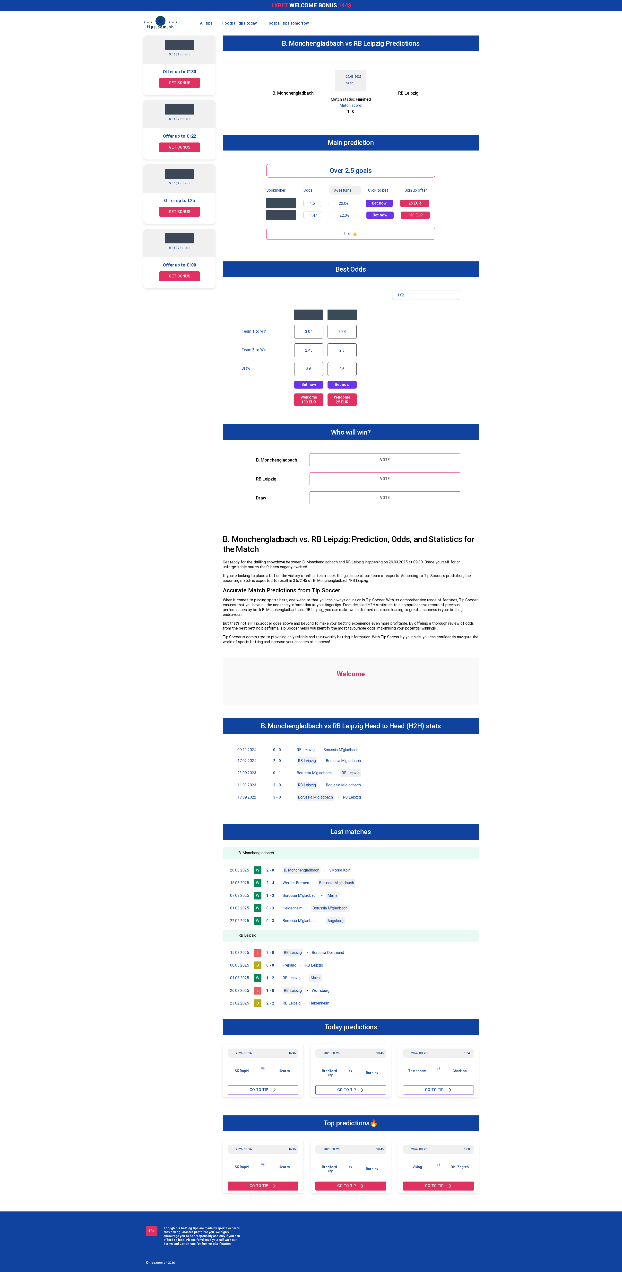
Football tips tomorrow (288, 23)
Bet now (379, 203)
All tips (206, 23)
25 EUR (414, 203)
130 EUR (415, 215)
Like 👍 (350, 233)
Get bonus (179, 82)
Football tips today (239, 23)
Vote (385, 459)
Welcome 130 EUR (309, 399)
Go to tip (259, 1089)
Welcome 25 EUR (342, 399)
